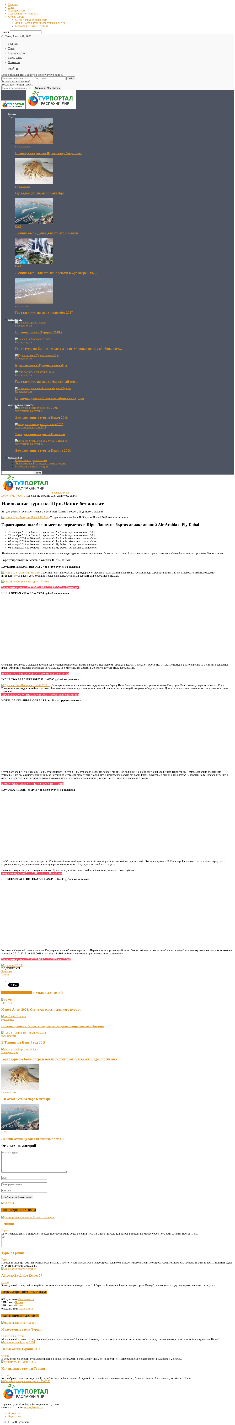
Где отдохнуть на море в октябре (39, 193)
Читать (19, 1302)
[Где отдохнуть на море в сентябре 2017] (34, 302)
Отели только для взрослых (31, 19)
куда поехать (22, 146)
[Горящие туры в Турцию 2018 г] (30, 322)
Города (5, 1230)
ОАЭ (18, 226)
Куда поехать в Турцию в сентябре (41, 365)
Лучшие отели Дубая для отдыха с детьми (46, 233)
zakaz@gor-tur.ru (33, 1407)
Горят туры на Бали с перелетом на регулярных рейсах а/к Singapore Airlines (59, 1059)
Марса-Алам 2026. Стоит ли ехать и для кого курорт (41, 1009)
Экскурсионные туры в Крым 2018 (41, 417)
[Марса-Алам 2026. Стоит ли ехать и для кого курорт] (8, 999)
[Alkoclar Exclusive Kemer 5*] (18, 1268)
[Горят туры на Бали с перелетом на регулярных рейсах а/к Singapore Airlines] (33, 339)
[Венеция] (27, 1217)
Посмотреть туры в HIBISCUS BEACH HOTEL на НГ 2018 (36, 959)
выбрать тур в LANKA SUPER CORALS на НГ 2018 (32, 783)
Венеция (7, 1224)
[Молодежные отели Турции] (18, 1322)
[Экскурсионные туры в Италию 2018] (41, 440)
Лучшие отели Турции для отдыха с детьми (40, 22)
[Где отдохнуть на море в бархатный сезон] (35, 371)
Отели (5, 1282)
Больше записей (47, 992)
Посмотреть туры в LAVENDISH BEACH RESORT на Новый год (40, 587)
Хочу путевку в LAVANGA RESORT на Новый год (31, 873)
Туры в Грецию (13, 1253)
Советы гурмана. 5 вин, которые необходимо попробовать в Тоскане (52, 1026)
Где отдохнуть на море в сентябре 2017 (44, 312)
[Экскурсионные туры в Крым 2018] (36, 407)
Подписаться (25, 1308)
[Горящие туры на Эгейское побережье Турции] (43, 388)
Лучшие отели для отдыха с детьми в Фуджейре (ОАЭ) (56, 273)
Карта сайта (15, 57)
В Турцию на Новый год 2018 (23, 1042)
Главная (13, 4)
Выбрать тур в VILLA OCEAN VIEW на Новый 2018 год (35, 673)
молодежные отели (12, 1336)
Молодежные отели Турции (31, 25)
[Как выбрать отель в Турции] (18, 1361)
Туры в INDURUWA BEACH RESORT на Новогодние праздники (40, 694)
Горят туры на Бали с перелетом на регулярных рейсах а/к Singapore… (68, 348)
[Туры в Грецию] (12, 1246)
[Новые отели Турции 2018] (18, 1342)
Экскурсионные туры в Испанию (40, 434)
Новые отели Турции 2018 (21, 1349)
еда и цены (7, 1019)
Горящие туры (16, 10)
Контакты (14, 62)
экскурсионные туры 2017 (23, 13)
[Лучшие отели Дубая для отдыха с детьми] (34, 223)
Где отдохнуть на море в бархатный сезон (46, 381)
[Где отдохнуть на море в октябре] (34, 183)
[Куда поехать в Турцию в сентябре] (36, 355)
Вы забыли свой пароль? (15, 81)
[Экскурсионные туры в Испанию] (39, 424)
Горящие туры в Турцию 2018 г (38, 332)
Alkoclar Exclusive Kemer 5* (21, 1275)
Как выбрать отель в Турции (23, 1368)
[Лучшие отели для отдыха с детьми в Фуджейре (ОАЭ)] (34, 262)
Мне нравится (26, 1299)
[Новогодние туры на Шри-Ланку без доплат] (34, 143)
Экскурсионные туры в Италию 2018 (43, 450)
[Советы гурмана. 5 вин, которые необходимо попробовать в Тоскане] (13, 1016)
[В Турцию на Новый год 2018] (23, 1032)
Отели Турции (16, 16)
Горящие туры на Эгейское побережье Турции (49, 398)
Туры (11, 7)
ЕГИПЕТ (6, 1002)
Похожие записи (16, 992)
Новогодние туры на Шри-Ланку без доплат (48, 153)
